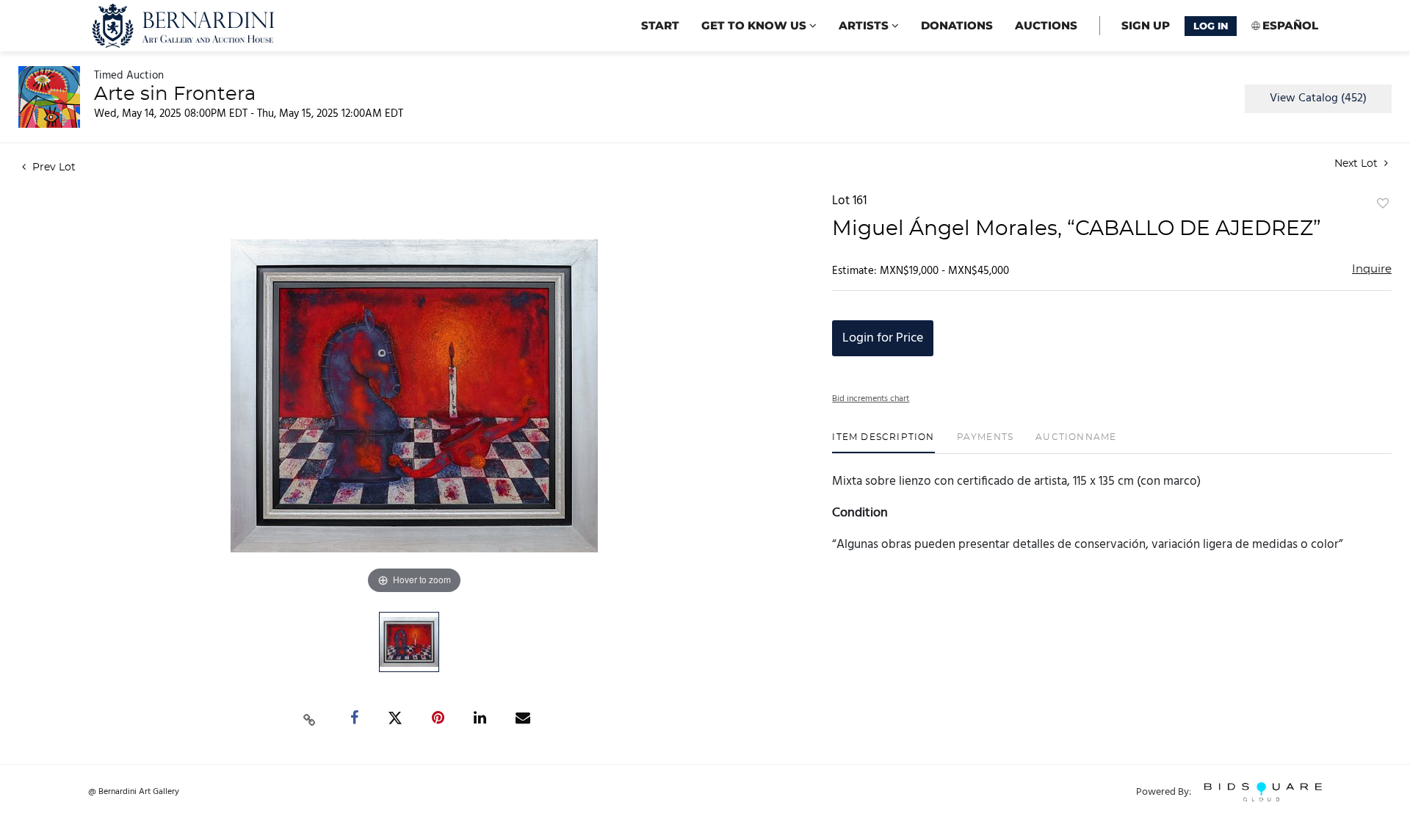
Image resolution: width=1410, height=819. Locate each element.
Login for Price (882, 338)
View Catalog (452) (1318, 98)
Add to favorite (1383, 204)
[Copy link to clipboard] (310, 718)
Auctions (1046, 25)
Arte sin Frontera (175, 94)
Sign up (1145, 25)
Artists (865, 25)
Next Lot (1357, 164)
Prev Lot (52, 167)
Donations (957, 25)
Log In (1210, 26)
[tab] (883, 442)
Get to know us (755, 25)
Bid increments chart (870, 398)
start (660, 25)
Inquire (1372, 269)
